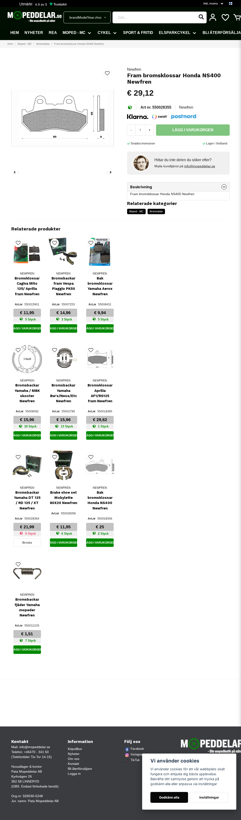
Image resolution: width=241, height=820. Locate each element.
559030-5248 (33, 796)
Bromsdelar (43, 43)
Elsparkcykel (174, 33)
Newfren (134, 69)
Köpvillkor (75, 749)
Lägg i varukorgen (27, 328)
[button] (230, 3)
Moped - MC (74, 33)
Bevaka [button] (27, 542)
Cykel (104, 33)
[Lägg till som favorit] (225, 17)
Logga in (74, 773)
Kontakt (73, 764)
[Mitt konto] (213, 17)
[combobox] (87, 17)
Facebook (137, 748)
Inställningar (209, 797)
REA (53, 33)
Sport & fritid (138, 33)
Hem (14, 33)
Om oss (73, 759)
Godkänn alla (169, 797)
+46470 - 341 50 (36, 752)
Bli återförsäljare (80, 769)
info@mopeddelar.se (199, 166)
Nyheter (33, 33)
